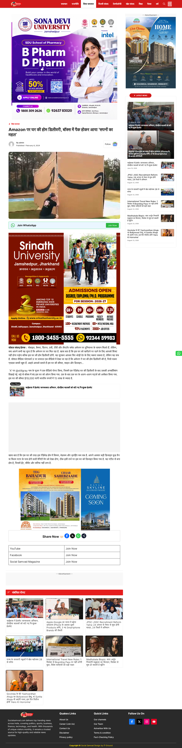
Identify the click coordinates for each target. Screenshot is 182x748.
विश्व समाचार (88, 3)
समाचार (64, 3)
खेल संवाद (130, 3)
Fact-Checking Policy (104, 737)
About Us (63, 719)
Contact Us (64, 728)
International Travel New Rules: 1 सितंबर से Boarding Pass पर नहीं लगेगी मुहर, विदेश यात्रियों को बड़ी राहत (64, 662)
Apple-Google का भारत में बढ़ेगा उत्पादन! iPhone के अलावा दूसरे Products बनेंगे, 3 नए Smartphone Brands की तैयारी (63, 626)
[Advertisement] (64, 420)
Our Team (98, 724)
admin (21, 143)
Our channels (100, 719)
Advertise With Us (102, 728)
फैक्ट (149, 3)
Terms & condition (102, 732)
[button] (164, 4)
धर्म (157, 3)
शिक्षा (141, 3)
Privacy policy (66, 737)
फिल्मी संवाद (103, 3)
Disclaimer (64, 732)
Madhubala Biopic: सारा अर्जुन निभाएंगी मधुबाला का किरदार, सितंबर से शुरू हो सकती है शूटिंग (102, 662)
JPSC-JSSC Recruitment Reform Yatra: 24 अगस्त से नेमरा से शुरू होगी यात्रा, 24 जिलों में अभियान (103, 625)
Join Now (71, 548)
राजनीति (75, 3)
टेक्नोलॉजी (117, 3)
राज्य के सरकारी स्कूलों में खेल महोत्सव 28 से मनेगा (24, 660)
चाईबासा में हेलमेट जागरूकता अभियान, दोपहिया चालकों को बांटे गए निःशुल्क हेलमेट (59, 387)
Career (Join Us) (67, 724)
